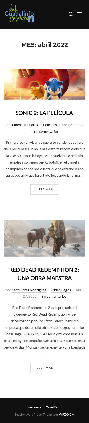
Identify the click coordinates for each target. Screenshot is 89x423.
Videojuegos (61, 290)
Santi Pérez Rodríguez (29, 290)
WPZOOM (66, 414)
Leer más (47, 189)
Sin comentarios (46, 131)
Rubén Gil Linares (24, 124)
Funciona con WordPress (44, 407)
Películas (50, 124)
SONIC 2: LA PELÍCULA (44, 112)
